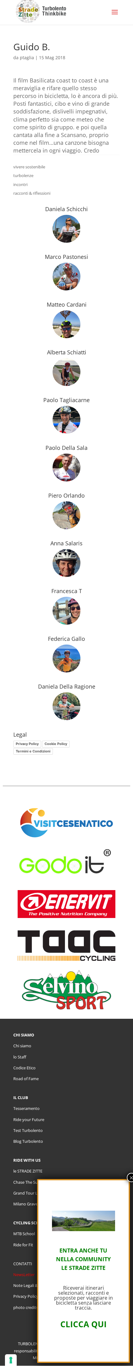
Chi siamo (22, 1046)
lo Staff (19, 1057)
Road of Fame (26, 1078)
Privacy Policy (27, 744)
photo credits (25, 1307)
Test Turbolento (28, 1130)
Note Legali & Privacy (32, 1285)
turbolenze (23, 175)
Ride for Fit (23, 1245)
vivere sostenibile (29, 167)
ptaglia (27, 57)
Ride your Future (28, 1119)
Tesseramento (26, 1108)
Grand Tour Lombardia (34, 1193)
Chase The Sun (26, 1182)
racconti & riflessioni (31, 193)
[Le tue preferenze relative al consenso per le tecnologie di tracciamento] (11, 1360)
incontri (20, 184)
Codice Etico (24, 1068)
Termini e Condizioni (33, 751)
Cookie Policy (56, 744)
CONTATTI (22, 1263)
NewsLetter (24, 1274)
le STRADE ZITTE (27, 1171)
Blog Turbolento (28, 1141)
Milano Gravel (26, 1204)
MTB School (24, 1233)
